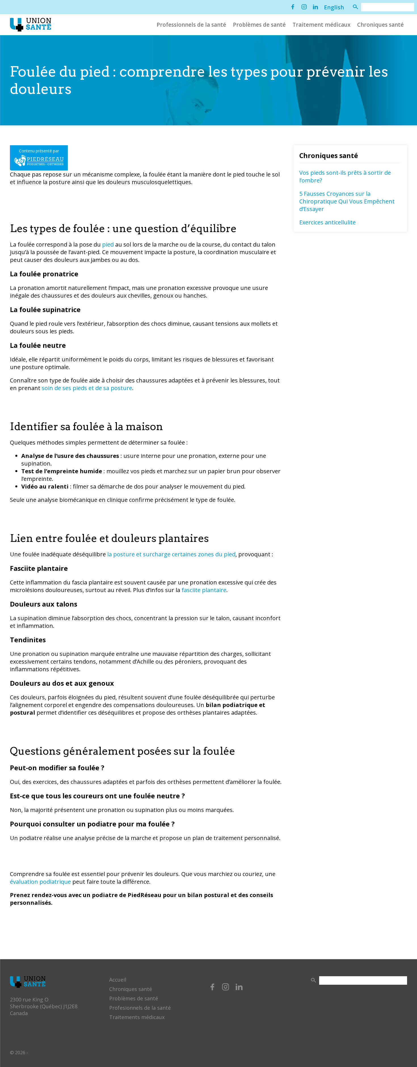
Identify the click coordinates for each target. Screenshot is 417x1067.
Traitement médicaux (321, 25)
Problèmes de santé (259, 25)
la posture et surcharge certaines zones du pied (171, 554)
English (334, 7)
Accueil (117, 979)
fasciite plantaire (204, 590)
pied (108, 244)
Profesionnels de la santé (140, 1007)
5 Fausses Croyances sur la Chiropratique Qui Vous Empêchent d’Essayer (347, 201)
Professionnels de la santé (191, 25)
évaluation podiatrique (40, 881)
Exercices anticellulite (327, 222)
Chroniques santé (380, 25)
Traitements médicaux (137, 1017)
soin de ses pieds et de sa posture (87, 388)
